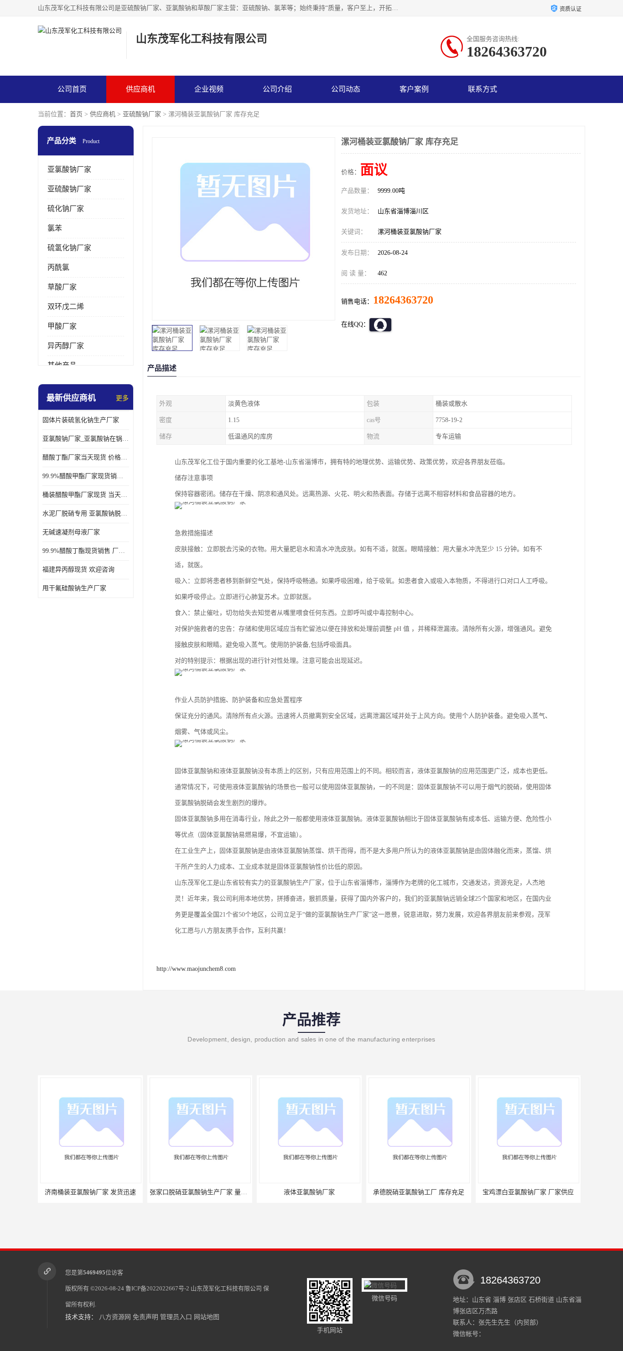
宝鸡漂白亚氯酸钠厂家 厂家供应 (418, 1192)
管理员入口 (176, 1317)
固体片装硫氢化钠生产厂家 (80, 420)
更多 (122, 398)
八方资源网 (115, 1317)
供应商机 (140, 89)
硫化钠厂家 (65, 208)
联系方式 (482, 89)
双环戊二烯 (65, 306)
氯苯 (54, 228)
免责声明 (145, 1317)
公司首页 (72, 89)
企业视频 (208, 89)
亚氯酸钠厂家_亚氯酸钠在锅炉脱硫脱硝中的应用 (85, 438)
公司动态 (345, 89)
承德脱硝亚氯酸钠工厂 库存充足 (309, 1192)
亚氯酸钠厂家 (69, 169)
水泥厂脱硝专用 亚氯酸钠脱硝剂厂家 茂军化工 (85, 513)
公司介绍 (277, 89)
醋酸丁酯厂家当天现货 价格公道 (85, 457)
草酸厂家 (62, 287)
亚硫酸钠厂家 (142, 114)
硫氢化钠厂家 (69, 248)
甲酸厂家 (62, 326)
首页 (76, 114)
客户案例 (414, 89)
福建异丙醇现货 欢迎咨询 (78, 569)
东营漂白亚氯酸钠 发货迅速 (528, 1192)
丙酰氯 (58, 267)
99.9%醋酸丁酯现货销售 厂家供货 (85, 550)
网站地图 (206, 1317)
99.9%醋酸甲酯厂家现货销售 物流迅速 (85, 476)
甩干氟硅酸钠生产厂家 (74, 588)
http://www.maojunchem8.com (196, 968)
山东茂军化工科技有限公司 (226, 1288)
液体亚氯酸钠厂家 (199, 1192)
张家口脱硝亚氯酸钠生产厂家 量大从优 (95, 1192)
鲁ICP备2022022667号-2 (157, 1288)
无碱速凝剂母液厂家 (71, 532)
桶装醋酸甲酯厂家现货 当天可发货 (85, 494)
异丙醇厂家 (65, 346)
